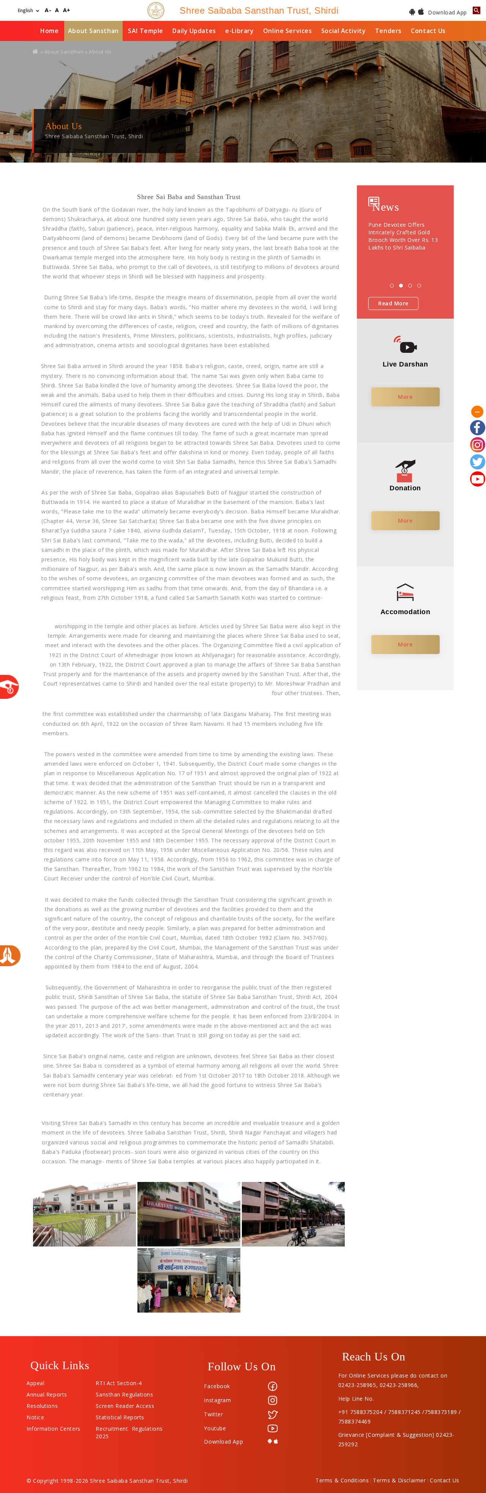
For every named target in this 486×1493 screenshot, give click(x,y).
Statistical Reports (120, 1415)
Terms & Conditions (342, 1480)
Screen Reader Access (125, 1404)
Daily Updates (194, 31)
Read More (393, 303)
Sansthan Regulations (124, 1393)
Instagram (217, 1400)
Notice (35, 1415)
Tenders (388, 31)
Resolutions (42, 1404)
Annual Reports (47, 1393)
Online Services (287, 31)
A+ (67, 10)
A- (48, 10)
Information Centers (53, 1427)
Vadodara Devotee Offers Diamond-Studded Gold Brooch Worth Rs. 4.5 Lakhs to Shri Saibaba (405, 236)
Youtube (215, 1428)
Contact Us (428, 31)
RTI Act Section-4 (119, 1381)
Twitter (213, 1414)
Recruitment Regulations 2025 (129, 1427)
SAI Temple (145, 31)
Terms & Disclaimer (399, 1480)
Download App (446, 12)
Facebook (217, 1386)
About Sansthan (93, 31)
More (405, 396)
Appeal (35, 1381)
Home (49, 31)
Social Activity (343, 31)
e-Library (239, 31)
